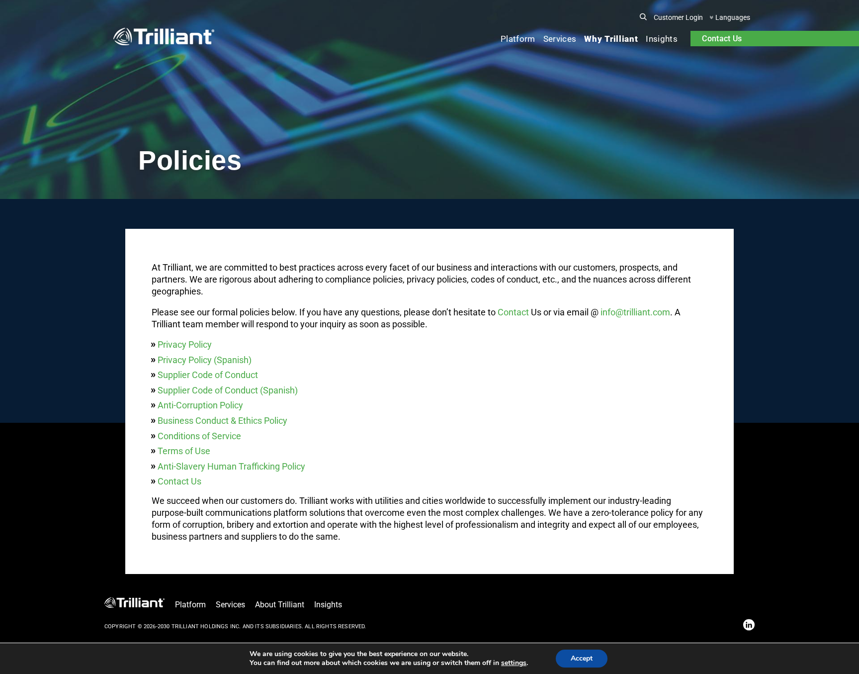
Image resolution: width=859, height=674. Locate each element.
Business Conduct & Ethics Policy (222, 420)
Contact (513, 312)
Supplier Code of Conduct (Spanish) (228, 390)
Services (560, 39)
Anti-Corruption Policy (200, 405)
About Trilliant (279, 604)
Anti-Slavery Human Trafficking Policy (231, 466)
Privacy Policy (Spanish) (205, 360)
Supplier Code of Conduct (208, 375)
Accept (582, 658)
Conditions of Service (199, 436)
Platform (518, 39)
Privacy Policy (185, 344)
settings (513, 663)
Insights (662, 39)
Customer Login (678, 17)
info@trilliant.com (635, 312)
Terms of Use (184, 451)
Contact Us (722, 38)
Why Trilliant (611, 39)
